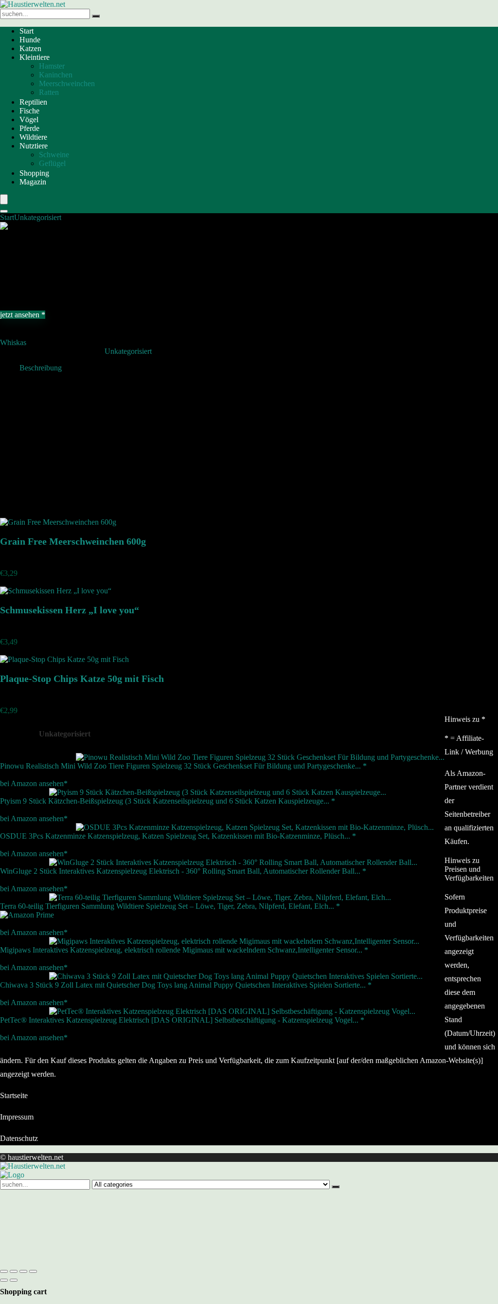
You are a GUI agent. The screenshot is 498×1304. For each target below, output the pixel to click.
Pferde (29, 128)
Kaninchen (55, 75)
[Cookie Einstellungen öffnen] (73, 1260)
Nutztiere (33, 146)
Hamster (52, 66)
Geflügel (52, 163)
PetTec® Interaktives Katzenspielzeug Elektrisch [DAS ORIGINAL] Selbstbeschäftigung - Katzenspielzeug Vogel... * (182, 1020)
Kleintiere (34, 57)
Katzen (30, 48)
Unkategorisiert (37, 217)
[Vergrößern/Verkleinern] (4, 1271)
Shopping (34, 173)
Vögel (28, 119)
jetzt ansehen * (22, 315)
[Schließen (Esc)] (33, 1271)
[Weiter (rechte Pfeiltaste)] (14, 1280)
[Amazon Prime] (27, 915)
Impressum (17, 1117)
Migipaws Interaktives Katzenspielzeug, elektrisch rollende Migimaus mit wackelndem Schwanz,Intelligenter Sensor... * (184, 950)
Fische (29, 111)
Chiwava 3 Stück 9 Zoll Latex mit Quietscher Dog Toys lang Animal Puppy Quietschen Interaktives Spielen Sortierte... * (186, 985)
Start (26, 31)
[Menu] (4, 199)
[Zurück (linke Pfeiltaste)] (4, 1280)
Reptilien (33, 102)
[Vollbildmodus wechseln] (14, 1271)
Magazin (32, 182)
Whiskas (13, 342)
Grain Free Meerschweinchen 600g (73, 541)
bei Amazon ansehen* (34, 783)
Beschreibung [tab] (40, 368)
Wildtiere (33, 137)
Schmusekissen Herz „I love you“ (69, 610)
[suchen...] (96, 16)
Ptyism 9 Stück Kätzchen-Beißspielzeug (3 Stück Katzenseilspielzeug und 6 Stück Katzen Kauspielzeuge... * (167, 801)
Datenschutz (19, 1138)
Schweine (54, 154)
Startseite (14, 1095)
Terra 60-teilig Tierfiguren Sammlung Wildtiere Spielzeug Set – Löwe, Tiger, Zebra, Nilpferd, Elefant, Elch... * (170, 906)
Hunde (29, 40)
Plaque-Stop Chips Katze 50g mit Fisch (82, 678)
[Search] (4, 211)
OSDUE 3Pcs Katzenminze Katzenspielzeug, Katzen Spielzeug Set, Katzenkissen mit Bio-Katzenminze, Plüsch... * (178, 836)
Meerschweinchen (67, 83)
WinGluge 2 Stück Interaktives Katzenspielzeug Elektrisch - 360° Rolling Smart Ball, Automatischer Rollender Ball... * (183, 871)
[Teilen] (23, 1271)
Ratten (49, 92)
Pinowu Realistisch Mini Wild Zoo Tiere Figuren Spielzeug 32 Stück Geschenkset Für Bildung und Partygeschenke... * (183, 766)
